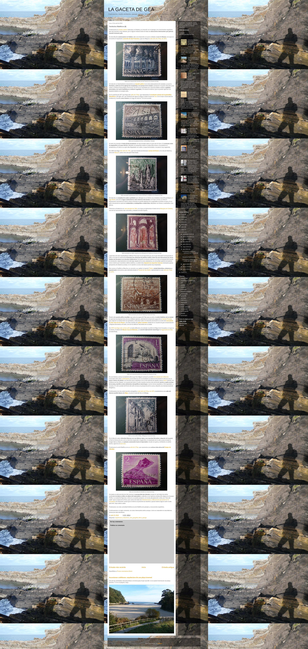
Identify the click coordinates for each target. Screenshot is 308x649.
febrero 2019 (186, 266)
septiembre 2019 (188, 236)
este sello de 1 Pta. (125, 151)
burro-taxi (123, 443)
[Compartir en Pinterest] (129, 515)
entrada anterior (122, 29)
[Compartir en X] (126, 515)
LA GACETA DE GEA (131, 9)
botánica (183, 287)
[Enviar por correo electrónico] (123, 515)
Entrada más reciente (117, 567)
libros (140, 517)
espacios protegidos (186, 291)
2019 (182, 232)
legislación (184, 302)
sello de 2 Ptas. (135, 94)
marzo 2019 (186, 264)
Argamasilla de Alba (167, 329)
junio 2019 (186, 244)
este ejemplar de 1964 (130, 208)
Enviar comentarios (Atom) (124, 571)
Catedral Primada (167, 319)
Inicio (144, 567)
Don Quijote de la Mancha (161, 377)
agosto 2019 (186, 239)
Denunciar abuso (183, 324)
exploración (184, 293)
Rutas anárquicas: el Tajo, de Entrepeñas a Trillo (193, 59)
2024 (182, 219)
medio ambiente (185, 307)
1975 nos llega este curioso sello (120, 328)
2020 (182, 229)
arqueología (184, 278)
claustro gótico (139, 84)
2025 (182, 217)
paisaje (144, 517)
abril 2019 (186, 249)
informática (184, 300)
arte (131, 517)
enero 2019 (186, 269)
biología (183, 285)
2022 (182, 224)
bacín (165, 380)
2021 (182, 227)
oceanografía (184, 311)
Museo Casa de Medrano (130, 329)
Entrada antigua (168, 567)
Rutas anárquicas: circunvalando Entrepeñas (193, 197)
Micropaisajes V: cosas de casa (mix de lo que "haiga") (193, 162)
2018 (182, 272)
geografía (135, 517)
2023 (182, 222)
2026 (182, 214)
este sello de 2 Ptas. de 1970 (158, 38)
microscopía (184, 309)
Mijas (126, 393)
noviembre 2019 (187, 234)
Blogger (160, 643)
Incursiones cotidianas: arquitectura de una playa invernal (130, 577)
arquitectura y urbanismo (122, 517)
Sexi (155, 96)
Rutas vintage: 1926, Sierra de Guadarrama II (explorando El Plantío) (193, 76)
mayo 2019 (186, 246)
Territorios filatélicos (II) (189, 257)
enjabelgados (126, 378)
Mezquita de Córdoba (166, 208)
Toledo (151, 268)
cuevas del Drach (153, 151)
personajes (184, 315)
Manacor (116, 152)
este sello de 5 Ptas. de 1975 (146, 391)
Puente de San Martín (144, 270)
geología (183, 298)
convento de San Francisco (131, 38)
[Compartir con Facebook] (128, 515)
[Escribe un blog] (125, 515)
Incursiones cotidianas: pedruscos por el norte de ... (190, 253)
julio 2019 (186, 241)
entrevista (183, 289)
